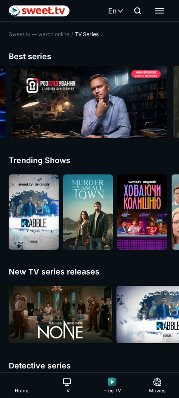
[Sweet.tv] (39, 11)
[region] (89, 102)
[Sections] (159, 11)
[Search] (138, 11)
